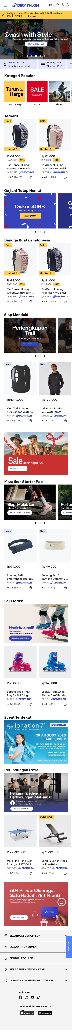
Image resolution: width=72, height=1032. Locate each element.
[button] (27, 56)
